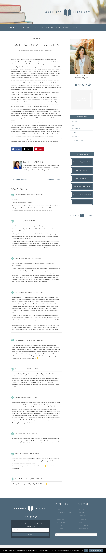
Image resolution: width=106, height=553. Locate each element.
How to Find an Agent (82, 178)
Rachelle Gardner (25, 50)
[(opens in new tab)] (82, 215)
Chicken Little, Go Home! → (54, 179)
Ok (86, 550)
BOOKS (42, 28)
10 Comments (49, 50)
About (74, 28)
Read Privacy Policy (96, 550)
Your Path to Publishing (81, 100)
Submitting (36, 39)
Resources (66, 28)
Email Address (30, 526)
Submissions (25, 28)
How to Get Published (82, 170)
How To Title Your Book (82, 202)
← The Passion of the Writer (19, 179)
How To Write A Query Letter (82, 186)
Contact (82, 28)
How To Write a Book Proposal (82, 194)
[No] (104, 550)
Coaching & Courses (53, 28)
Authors (34, 28)
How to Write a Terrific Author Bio (82, 162)
